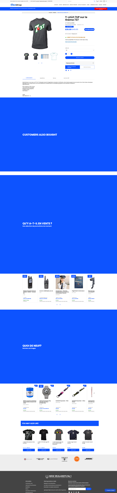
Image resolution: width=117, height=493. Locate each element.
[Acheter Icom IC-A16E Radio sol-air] (46, 282)
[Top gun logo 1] (64, 462)
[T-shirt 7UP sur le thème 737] (26, 56)
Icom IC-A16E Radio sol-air (46, 291)
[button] (99, 1)
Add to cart (29, 449)
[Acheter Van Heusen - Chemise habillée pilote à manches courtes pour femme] (62, 282)
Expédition (28, 487)
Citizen (40, 404)
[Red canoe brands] (28, 462)
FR (106, 1)
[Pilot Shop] (16, 4)
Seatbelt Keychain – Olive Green (78, 401)
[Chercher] (94, 1)
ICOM (24, 294)
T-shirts (68, 23)
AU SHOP (37, 1)
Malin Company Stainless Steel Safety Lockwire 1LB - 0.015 (30, 402)
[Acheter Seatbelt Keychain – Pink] (62, 392)
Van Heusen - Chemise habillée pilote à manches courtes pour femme (62, 292)
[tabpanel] (58, 85)
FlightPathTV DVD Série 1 (78, 291)
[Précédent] (57, 304)
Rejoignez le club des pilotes (49, 483)
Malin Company (26, 404)
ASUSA (72, 23)
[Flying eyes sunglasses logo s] (40, 462)
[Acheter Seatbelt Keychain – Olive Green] (79, 392)
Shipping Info (74, 33)
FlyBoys (89, 293)
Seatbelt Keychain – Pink (62, 401)
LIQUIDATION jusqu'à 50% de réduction (101, 9)
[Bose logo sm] (88, 462)
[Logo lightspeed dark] (52, 462)
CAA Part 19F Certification (31, 485)
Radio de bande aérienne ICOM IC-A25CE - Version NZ (29, 292)
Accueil (50, 12)
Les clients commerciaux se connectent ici (52, 485)
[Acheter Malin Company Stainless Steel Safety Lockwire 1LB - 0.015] (30, 392)
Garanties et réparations (31, 490)
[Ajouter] (71, 54)
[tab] (29, 78)
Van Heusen (58, 294)
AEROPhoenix (58, 402)
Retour (27, 488)
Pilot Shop (74, 292)
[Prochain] (41, 63)
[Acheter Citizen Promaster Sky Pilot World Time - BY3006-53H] (46, 392)
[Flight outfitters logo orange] (76, 462)
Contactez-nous (29, 483)
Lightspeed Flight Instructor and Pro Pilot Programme (55, 490)
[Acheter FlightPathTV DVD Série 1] (79, 282)
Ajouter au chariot (80, 57)
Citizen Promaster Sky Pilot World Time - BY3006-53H (45, 402)
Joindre (88, 488)
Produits (54, 12)
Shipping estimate (80, 63)
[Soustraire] (66, 54)
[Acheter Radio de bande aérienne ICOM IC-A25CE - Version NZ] (30, 282)
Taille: (67, 48)
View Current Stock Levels (71, 41)
